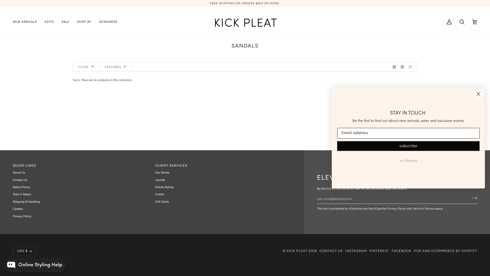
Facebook (401, 251)
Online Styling (164, 187)
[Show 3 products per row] (402, 67)
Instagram (356, 251)
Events (159, 194)
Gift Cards (162, 201)
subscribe (408, 146)
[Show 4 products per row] (411, 67)
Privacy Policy (396, 208)
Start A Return (22, 194)
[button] (49, 22)
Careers (18, 209)
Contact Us (20, 180)
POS (417, 251)
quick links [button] (24, 165)
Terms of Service (423, 208)
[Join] (473, 198)
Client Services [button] (171, 165)
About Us (19, 172)
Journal (160, 180)
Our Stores (162, 172)
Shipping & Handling (26, 201)
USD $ (22, 251)
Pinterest (379, 251)
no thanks (408, 161)
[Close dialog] (478, 94)
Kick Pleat (297, 251)
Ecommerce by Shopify (454, 251)
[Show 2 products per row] (394, 67)
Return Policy (21, 187)
